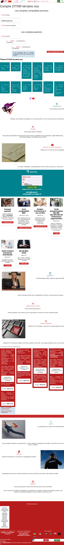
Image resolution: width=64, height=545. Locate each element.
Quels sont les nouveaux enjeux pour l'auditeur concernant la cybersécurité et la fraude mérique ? (26, 71)
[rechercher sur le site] (0, 544)
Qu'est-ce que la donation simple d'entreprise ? (5, 88)
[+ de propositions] (32, 416)
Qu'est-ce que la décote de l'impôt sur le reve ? (59, 68)
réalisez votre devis (25, 227)
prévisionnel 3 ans (41, 226)
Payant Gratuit (35, 1)
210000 (12, 41)
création (8, 265)
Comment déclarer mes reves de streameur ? (48, 68)
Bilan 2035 (24, 263)
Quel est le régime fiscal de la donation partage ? (15, 88)
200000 (18, 47)
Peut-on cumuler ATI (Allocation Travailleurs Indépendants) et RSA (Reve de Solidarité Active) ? (37, 72)
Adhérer (57, 540)
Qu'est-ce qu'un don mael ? (5, 67)
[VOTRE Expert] (33, 540)
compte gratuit (8, 222)
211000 (3, 15)
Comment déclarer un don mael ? (15, 67)
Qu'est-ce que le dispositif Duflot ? (37, 87)
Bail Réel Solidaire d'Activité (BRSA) (26, 87)
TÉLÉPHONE (26, 183)
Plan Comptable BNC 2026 (55, 51)
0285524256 (6, 542)
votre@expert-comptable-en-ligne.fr (32, 193)
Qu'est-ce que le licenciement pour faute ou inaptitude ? (48, 88)
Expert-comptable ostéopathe (6, 411)
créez (57, 233)
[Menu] (56, 1)
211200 (3, 25)
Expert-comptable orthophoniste (6, 408)
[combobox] (32, 176)
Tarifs (46, 540)
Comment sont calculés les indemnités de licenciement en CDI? (59, 89)
